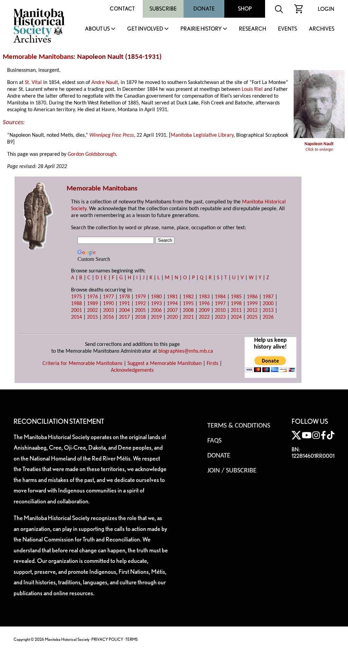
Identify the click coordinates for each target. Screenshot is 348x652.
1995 (188, 303)
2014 (76, 317)
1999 (252, 303)
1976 (92, 297)
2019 (156, 317)
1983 (204, 297)
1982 (188, 297)
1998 (236, 303)
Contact (122, 8)
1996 (204, 303)
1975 (76, 297)
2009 (204, 310)
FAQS (214, 440)
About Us (97, 29)
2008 (188, 310)
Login (326, 9)
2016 (108, 317)
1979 (140, 297)
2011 (236, 310)
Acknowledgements (132, 370)
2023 (220, 317)
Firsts (212, 363)
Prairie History (201, 29)
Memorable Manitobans (38, 57)
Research (252, 29)
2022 (204, 317)
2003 (108, 310)
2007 (172, 310)
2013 (268, 310)
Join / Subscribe (232, 470)
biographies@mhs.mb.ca (185, 351)
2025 (252, 317)
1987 (268, 297)
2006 (156, 310)
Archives (321, 29)
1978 (124, 297)
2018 (140, 317)
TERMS (131, 639)
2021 (188, 317)
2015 (92, 317)
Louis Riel (252, 89)
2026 (268, 317)
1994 (172, 303)
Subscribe (163, 8)
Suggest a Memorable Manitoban (164, 363)
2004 (124, 310)
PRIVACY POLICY (107, 639)
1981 (172, 297)
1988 (76, 303)
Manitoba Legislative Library (202, 135)
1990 (108, 303)
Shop (245, 8)
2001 (76, 310)
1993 (156, 303)
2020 (172, 317)
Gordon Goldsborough (92, 154)
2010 (220, 310)
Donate (204, 8)
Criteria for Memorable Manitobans (82, 363)
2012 (252, 310)
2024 (236, 317)
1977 (108, 297)
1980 (156, 297)
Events (287, 29)
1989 (92, 303)
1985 (236, 297)
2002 (92, 310)
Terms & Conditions (238, 425)
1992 (140, 303)
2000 (268, 303)
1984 (220, 297)
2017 (124, 317)
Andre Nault (104, 82)
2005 (140, 310)
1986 (252, 297)
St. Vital (33, 82)
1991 (124, 303)
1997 (220, 303)
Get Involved (145, 29)
